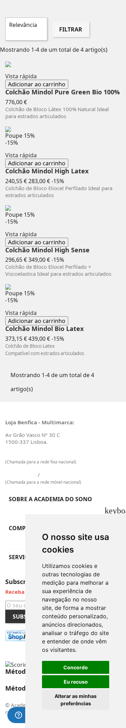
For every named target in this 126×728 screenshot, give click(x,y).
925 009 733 (20, 474)
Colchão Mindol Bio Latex (44, 328)
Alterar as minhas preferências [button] (76, 699)
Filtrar (70, 29)
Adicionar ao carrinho (36, 84)
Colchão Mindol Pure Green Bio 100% (62, 92)
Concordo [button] (75, 667)
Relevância (25, 29)
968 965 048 (56, 474)
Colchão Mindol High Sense (47, 250)
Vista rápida (21, 76)
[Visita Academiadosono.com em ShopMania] (24, 635)
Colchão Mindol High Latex (47, 171)
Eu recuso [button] (76, 682)
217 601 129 (20, 454)
